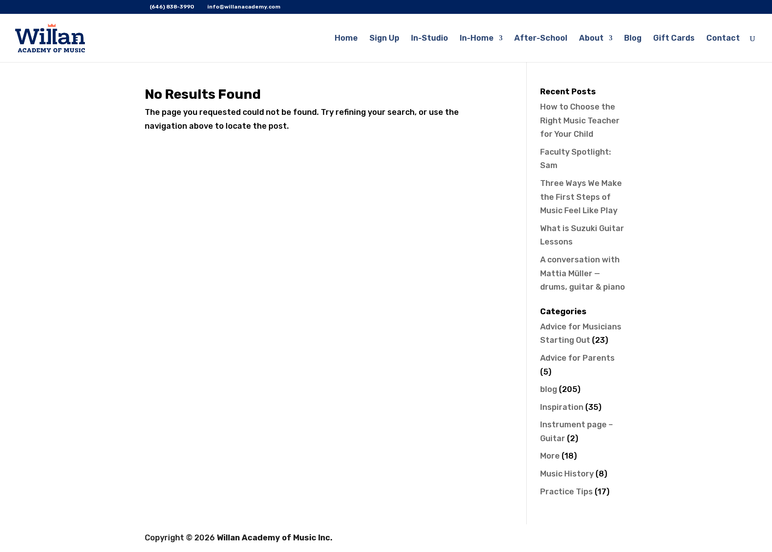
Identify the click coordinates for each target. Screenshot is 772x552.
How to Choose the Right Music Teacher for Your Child (580, 120)
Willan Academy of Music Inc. (274, 538)
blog (548, 389)
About (591, 39)
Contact (723, 39)
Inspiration (561, 407)
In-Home (477, 39)
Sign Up (384, 39)
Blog (633, 39)
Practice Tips (566, 492)
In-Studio (429, 39)
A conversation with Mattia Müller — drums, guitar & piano (582, 273)
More (550, 456)
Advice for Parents (577, 358)
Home (346, 39)
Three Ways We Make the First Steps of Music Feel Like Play (581, 196)
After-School (540, 39)
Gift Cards (674, 39)
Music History (567, 474)
